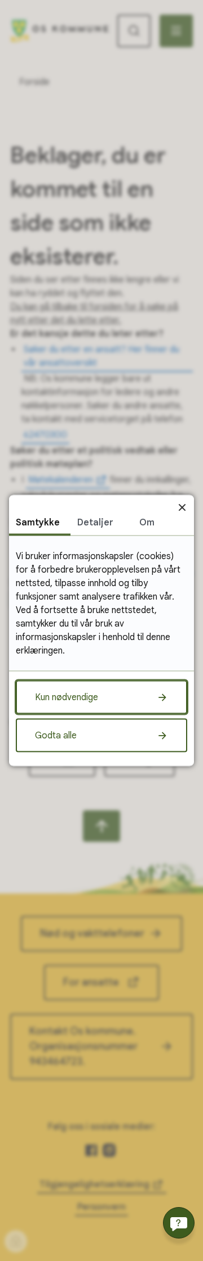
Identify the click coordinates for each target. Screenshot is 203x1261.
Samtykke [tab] (38, 522)
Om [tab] (147, 522)
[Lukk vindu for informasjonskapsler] (182, 507)
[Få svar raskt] (179, 1223)
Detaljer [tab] (95, 522)
